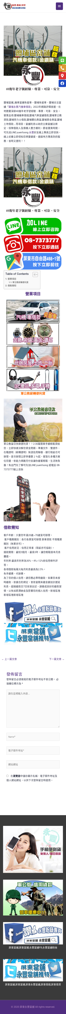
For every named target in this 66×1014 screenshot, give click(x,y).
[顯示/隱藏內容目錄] (33, 274)
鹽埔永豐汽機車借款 (20, 107)
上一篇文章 (9, 659)
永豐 (31, 132)
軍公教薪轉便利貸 (20, 282)
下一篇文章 (56, 659)
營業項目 (12, 279)
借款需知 (12, 285)
